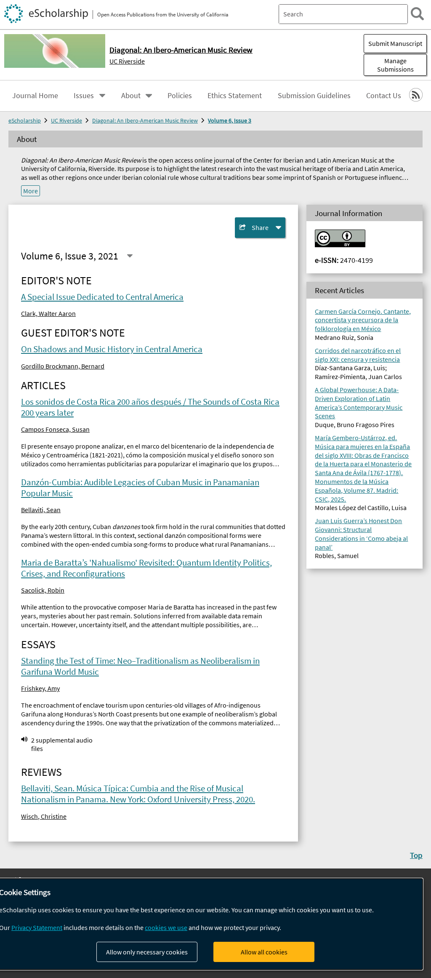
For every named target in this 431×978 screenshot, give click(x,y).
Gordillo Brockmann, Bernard (62, 366)
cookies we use (166, 927)
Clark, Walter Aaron (48, 313)
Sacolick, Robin (42, 590)
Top (416, 855)
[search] (417, 13)
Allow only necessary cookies (147, 952)
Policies (180, 95)
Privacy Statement (36, 927)
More (30, 191)
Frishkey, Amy (40, 688)
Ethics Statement (235, 95)
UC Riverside (127, 61)
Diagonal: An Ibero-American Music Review (145, 120)
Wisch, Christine (44, 816)
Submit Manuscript (395, 43)
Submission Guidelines (314, 95)
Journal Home (35, 95)
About (131, 95)
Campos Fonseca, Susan (55, 429)
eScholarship (24, 120)
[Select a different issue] (129, 255)
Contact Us (383, 95)
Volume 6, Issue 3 (229, 120)
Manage (395, 64)
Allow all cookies (264, 952)
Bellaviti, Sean (41, 509)
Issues (84, 95)
